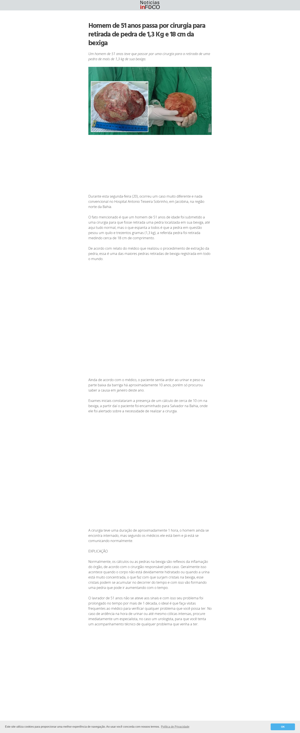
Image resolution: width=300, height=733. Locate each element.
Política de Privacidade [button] (175, 726)
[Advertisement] (150, 164)
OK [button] (283, 726)
